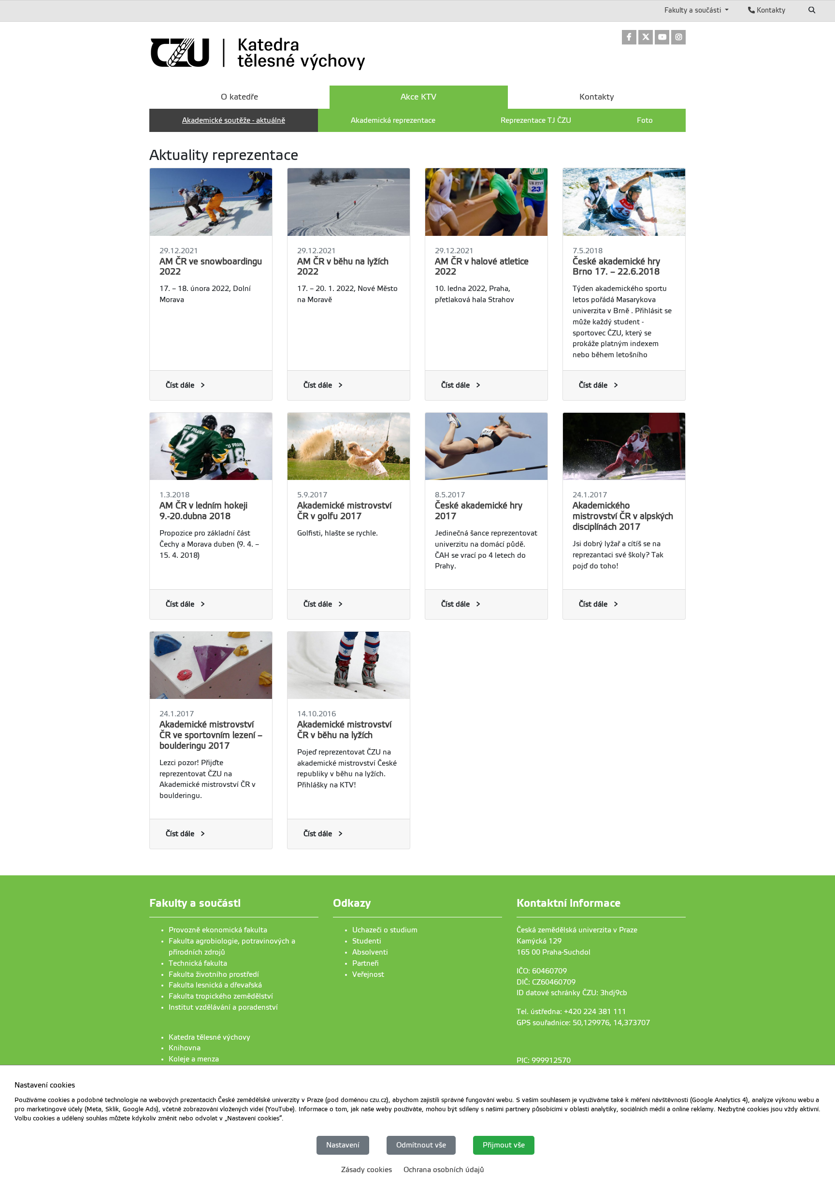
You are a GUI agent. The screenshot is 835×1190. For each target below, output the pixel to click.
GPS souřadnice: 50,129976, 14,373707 (583, 1023)
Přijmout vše (504, 1145)
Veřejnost (368, 974)
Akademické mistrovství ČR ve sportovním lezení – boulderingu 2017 (210, 735)
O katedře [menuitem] (239, 97)
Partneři (365, 963)
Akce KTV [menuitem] (418, 97)
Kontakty (770, 10)
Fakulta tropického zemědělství (221, 996)
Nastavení (343, 1145)
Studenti (366, 941)
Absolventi (370, 952)
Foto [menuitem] (645, 120)
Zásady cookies (366, 1170)
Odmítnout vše (421, 1145)
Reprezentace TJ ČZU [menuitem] (536, 120)
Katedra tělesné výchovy (209, 1037)
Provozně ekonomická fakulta (218, 930)
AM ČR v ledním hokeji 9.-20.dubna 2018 (203, 511)
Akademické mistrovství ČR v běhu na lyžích (344, 730)
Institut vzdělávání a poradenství (223, 1007)
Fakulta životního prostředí (214, 974)
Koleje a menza (194, 1059)
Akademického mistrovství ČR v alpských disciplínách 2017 (623, 516)
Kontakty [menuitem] (596, 97)
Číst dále (180, 385)
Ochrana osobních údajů (443, 1170)
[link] (629, 38)
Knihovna (185, 1048)
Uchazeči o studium (385, 930)
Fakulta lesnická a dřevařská (215, 985)
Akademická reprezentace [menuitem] (393, 120)
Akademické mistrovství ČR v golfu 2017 (344, 511)
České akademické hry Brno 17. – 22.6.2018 (616, 267)
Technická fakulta (198, 963)
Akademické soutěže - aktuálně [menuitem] (233, 120)
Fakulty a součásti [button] (693, 10)
